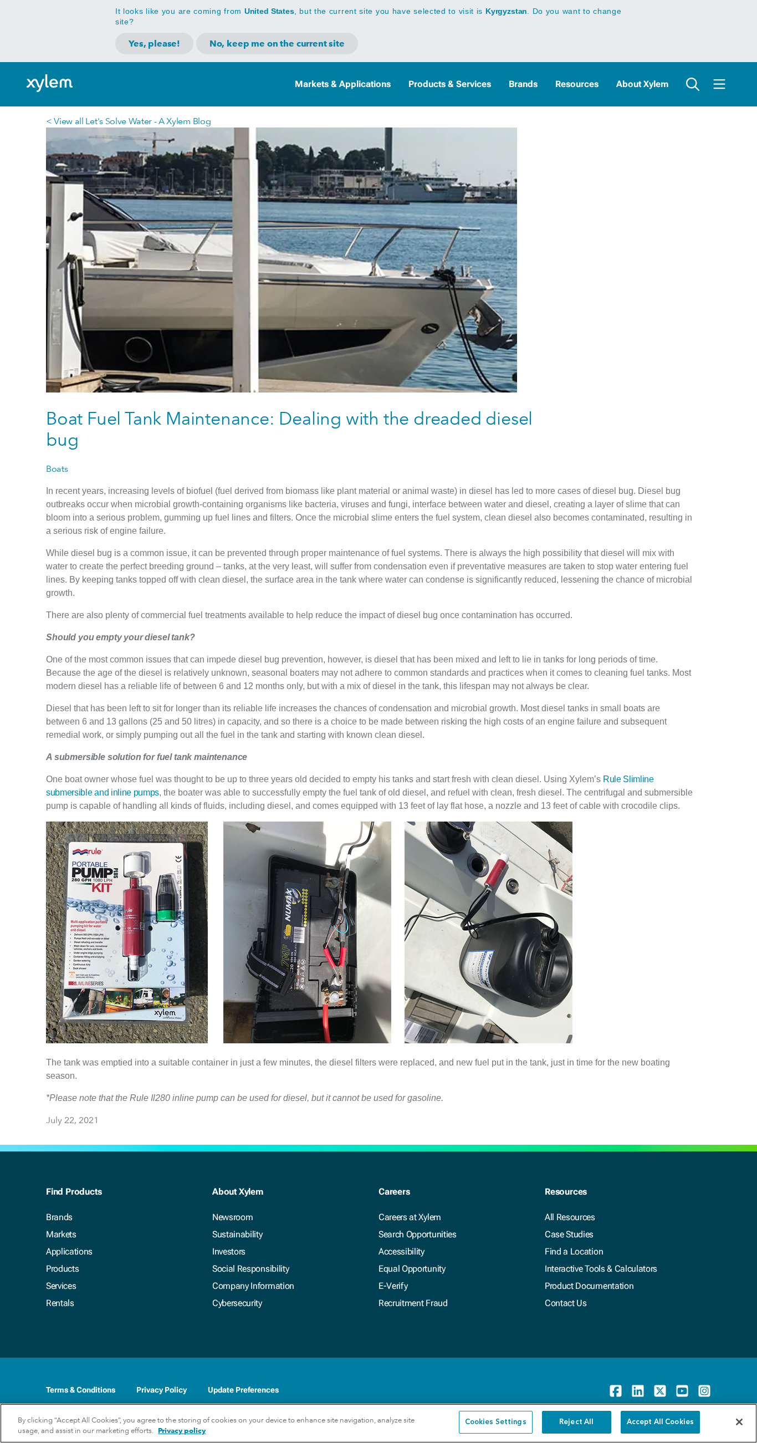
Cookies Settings (495, 1422)
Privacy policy (182, 1431)
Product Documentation (589, 1286)
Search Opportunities (417, 1234)
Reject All (576, 1422)
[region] (378, 1423)
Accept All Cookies (660, 1422)
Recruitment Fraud (413, 1303)
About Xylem (642, 84)
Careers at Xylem (409, 1217)
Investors (228, 1251)
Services (61, 1286)
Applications (69, 1251)
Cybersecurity (237, 1303)
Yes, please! (154, 43)
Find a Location (574, 1251)
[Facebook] (615, 1391)
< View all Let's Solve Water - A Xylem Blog (128, 121)
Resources (577, 84)
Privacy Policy (161, 1389)
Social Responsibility (250, 1268)
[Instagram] (704, 1391)
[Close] (739, 1422)
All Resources (570, 1217)
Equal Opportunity (412, 1268)
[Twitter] (660, 1391)
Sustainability (237, 1234)
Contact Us (566, 1303)
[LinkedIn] (638, 1391)
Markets (61, 1234)
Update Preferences (243, 1389)
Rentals (60, 1303)
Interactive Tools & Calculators (601, 1268)
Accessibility (401, 1251)
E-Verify (392, 1286)
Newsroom (232, 1217)
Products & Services (449, 84)
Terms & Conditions (80, 1389)
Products (62, 1268)
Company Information (253, 1286)
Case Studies (569, 1234)
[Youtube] (682, 1391)
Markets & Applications (343, 84)
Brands (523, 84)
